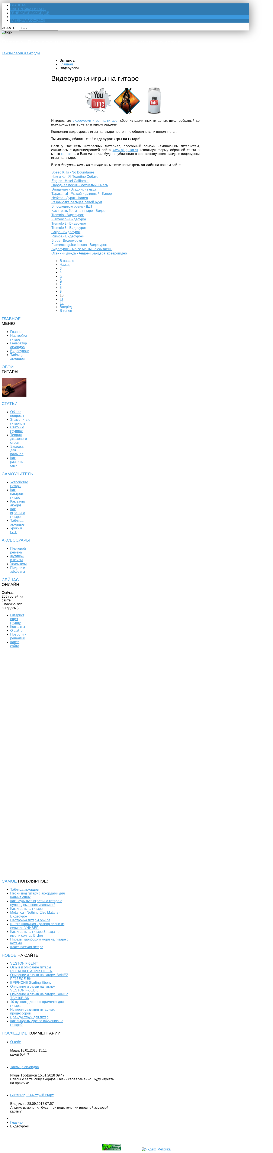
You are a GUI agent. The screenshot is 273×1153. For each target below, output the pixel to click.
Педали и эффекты (17, 569)
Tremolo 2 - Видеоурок (68, 223)
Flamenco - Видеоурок (68, 219)
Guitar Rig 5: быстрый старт (32, 1095)
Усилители (18, 564)
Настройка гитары (28, 9)
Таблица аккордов (28, 20)
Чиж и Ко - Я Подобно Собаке (74, 176)
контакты (68, 154)
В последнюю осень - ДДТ (72, 206)
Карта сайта (14, 644)
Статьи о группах (17, 429)
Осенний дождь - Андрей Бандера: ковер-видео (89, 253)
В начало (67, 261)
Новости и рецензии (18, 636)
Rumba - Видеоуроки (67, 236)
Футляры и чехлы (17, 558)
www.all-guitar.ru (125, 150)
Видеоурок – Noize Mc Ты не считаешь (81, 249)
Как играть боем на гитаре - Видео (78, 210)
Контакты (17, 627)
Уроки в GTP (16, 530)
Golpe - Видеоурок (65, 232)
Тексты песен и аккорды (21, 53)
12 (62, 303)
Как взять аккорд (17, 503)
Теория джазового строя (18, 438)
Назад (65, 264)
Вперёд (66, 307)
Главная (18, 5)
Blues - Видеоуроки (66, 240)
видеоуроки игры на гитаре (95, 120)
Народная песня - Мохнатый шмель (79, 185)
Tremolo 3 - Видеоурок (68, 228)
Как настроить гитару (18, 493)
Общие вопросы (17, 414)
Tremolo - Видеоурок (67, 215)
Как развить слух (16, 461)
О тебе (15, 1042)
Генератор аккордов (29, 13)
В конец (66, 310)
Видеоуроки (22, 17)
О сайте (16, 630)
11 (61, 299)
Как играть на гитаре (17, 513)
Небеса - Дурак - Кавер (69, 198)
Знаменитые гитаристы (20, 421)
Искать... (10, 28)
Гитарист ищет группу (17, 619)
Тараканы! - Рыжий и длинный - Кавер (81, 193)
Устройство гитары (19, 484)
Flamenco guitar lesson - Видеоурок (79, 245)
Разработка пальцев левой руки (76, 202)
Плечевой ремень (18, 550)
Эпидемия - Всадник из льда (73, 189)
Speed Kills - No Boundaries (72, 172)
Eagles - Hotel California (70, 181)
